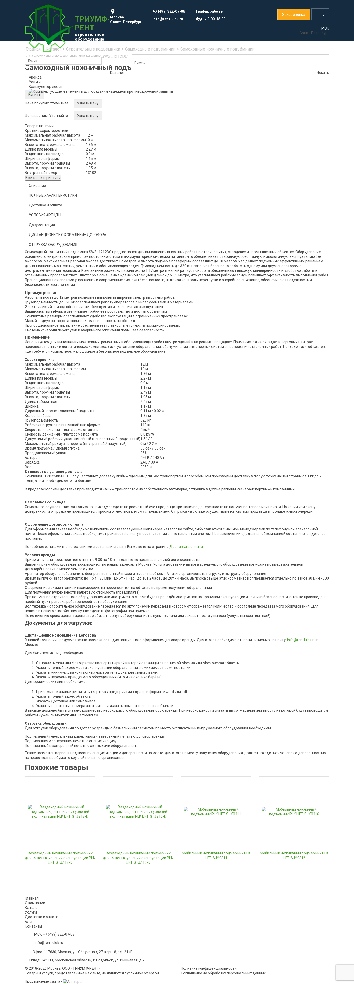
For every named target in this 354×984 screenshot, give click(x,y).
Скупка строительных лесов (53, 583)
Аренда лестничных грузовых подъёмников (54, 538)
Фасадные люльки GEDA (282, 169)
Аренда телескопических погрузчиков (139, 328)
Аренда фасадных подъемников (289, 137)
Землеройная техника (205, 301)
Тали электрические (47, 274)
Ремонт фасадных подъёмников (139, 575)
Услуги (39, 559)
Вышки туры (148, 119)
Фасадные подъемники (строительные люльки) (286, 126)
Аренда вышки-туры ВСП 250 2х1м (58, 428)
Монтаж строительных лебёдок (294, 575)
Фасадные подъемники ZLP (285, 145)
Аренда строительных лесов (54, 140)
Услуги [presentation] (35, 82)
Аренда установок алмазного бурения (294, 484)
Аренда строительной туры (130, 127)
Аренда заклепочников (281, 428)
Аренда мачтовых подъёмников (56, 520)
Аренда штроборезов (279, 436)
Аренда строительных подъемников (215, 132)
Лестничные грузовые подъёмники (214, 156)
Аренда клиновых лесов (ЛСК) (132, 428)
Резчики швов (41, 360)
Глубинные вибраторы (48, 312)
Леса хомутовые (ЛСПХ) (49, 164)
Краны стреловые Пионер (51, 265)
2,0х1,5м (113, 159)
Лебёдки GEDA (41, 257)
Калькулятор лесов (45, 86)
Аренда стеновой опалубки (206, 516)
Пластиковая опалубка (126, 256)
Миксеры (114, 367)
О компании (35, 903)
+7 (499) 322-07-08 (59, 934)
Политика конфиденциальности (209, 968)
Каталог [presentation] (117, 72)
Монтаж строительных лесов (59, 575)
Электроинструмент (282, 208)
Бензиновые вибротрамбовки (54, 328)
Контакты (33, 926)
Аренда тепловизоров (125, 304)
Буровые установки (214, 361)
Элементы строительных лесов (56, 189)
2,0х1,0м (113, 143)
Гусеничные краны (199, 235)
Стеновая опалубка (123, 232)
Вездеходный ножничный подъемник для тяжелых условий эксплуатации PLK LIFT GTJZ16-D (138, 858)
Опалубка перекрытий (125, 248)
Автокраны (193, 227)
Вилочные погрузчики (206, 327)
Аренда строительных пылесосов (290, 460)
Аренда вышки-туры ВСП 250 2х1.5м (60, 444)
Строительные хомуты (48, 181)
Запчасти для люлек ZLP (282, 153)
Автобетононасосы (123, 351)
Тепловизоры (152, 296)
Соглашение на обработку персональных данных (223, 973)
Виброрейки (39, 352)
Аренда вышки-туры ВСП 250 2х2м (58, 452)
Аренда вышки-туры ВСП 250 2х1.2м (60, 436)
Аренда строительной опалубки (133, 216)
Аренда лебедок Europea (204, 428)
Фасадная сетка (290, 182)
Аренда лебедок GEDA (202, 436)
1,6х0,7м (113, 135)
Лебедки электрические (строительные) (53, 210)
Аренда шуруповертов (280, 444)
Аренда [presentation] (35, 77)
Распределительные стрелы (131, 375)
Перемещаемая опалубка (128, 272)
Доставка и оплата (41, 917)
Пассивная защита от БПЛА (288, 301)
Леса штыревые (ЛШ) (47, 172)
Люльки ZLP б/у (274, 161)
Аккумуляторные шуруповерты (287, 232)
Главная (32, 898)
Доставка (269, 591)
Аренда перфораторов (280, 420)
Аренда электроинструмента (286, 216)
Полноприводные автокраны (208, 211)
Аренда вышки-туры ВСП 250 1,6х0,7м (61, 420)
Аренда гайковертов (278, 452)
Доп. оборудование (45, 282)
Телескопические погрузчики (137, 320)
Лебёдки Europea (43, 233)
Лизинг (267, 583)
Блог (29, 921)
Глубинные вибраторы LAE (51, 304)
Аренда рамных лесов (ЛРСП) (131, 420)
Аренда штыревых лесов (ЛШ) (132, 444)
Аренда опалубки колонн (204, 532)
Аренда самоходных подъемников (59, 528)
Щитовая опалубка (122, 264)
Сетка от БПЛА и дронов (282, 309)
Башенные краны (198, 219)
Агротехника (226, 338)
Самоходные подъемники (205, 148)
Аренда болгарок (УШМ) (282, 468)
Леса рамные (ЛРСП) (47, 148)
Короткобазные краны (202, 243)
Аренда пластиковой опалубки (210, 524)
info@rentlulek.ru (301, 640)
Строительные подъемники (212, 124)
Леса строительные (56, 121)
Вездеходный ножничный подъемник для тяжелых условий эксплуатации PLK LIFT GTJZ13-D (60, 858)
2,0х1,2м (113, 151)
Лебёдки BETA (41, 249)
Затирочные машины (47, 336)
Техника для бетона (137, 340)
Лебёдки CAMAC (43, 241)
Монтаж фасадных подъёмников (135, 583)
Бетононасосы (233, 348)
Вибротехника (76, 296)
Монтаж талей (196, 583)
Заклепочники (273, 224)
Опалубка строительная (131, 208)
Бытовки (214, 312)
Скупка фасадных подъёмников (216, 575)
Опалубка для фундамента (129, 224)
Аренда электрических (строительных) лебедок (63, 223)
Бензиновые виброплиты (50, 320)
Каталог (41, 104)
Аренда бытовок (287, 541)
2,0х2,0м (113, 167)
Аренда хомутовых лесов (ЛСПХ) (134, 436)
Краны (206, 203)
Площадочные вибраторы (51, 344)
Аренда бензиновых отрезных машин (293, 476)
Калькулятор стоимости (50, 132)
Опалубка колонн (121, 240)
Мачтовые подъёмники (203, 140)
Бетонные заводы (121, 359)
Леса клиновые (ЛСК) (47, 156)
